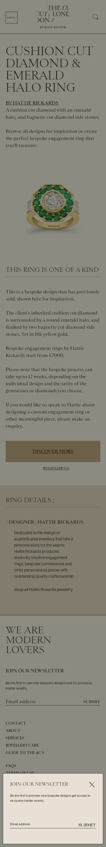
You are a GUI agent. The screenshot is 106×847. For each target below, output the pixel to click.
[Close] (92, 785)
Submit (87, 824)
